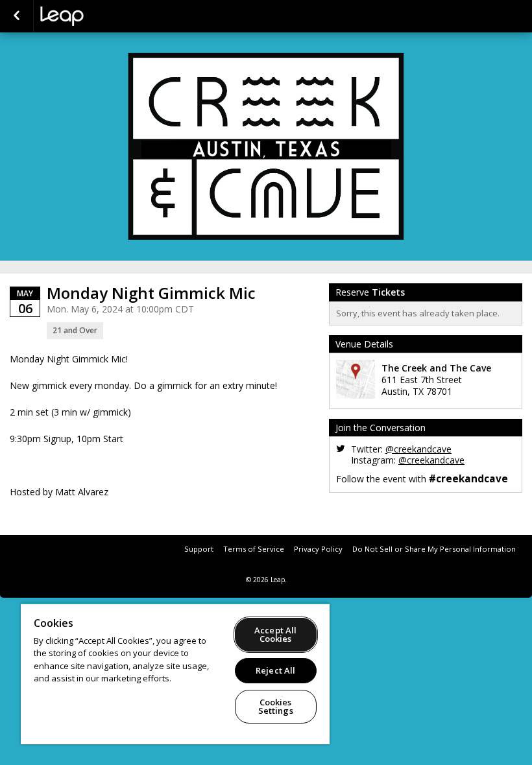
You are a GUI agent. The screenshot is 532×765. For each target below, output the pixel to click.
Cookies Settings (275, 706)
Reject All (275, 670)
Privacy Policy (318, 549)
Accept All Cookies (275, 634)
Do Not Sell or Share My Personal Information (434, 549)
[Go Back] (16, 16)
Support (198, 549)
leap (105, 16)
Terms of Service (253, 549)
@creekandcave (418, 449)
